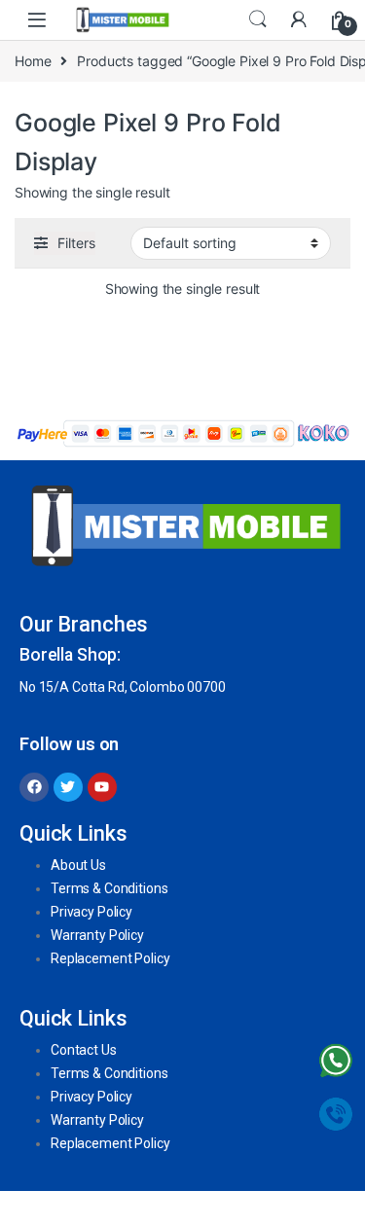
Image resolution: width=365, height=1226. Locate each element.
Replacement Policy (110, 958)
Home (33, 61)
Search (258, 19)
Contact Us (84, 1050)
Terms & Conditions (109, 888)
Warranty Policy (97, 935)
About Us (78, 865)
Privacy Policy (91, 912)
